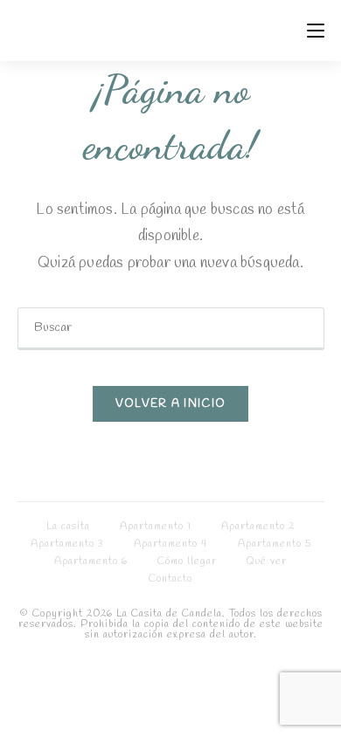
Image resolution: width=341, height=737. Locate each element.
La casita (68, 527)
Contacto (170, 579)
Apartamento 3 (67, 544)
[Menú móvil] (315, 30)
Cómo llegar (187, 561)
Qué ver (267, 561)
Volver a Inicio (170, 403)
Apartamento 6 (91, 561)
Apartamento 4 (171, 544)
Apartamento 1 (155, 527)
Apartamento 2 (258, 527)
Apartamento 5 (274, 544)
